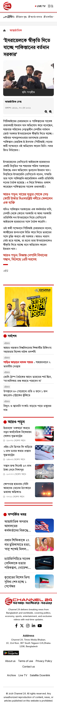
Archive (11, 675)
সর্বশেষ (11, 336)
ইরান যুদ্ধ (22, 17)
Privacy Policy (44, 661)
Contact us (28, 666)
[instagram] (27, 626)
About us (10, 661)
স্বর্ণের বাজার (36, 17)
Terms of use (25, 661)
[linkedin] (33, 626)
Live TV (22, 675)
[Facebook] (16, 626)
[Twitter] (22, 626)
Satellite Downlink (40, 675)
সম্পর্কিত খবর (16, 514)
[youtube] (40, 626)
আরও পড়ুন (16, 422)
